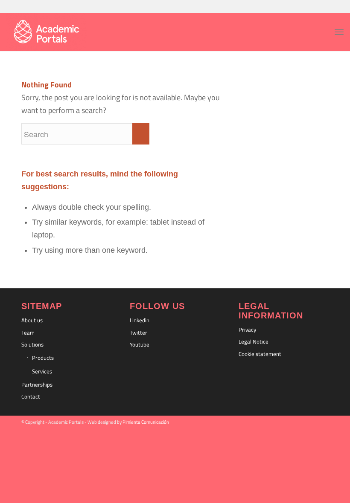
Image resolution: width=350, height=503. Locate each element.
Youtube (139, 344)
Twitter (138, 332)
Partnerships (36, 384)
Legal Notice (253, 341)
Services (42, 371)
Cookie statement (260, 354)
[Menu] (339, 31)
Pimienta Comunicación (145, 422)
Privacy (247, 329)
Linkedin (139, 320)
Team (28, 332)
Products (43, 357)
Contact (30, 396)
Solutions (32, 344)
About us (32, 320)
